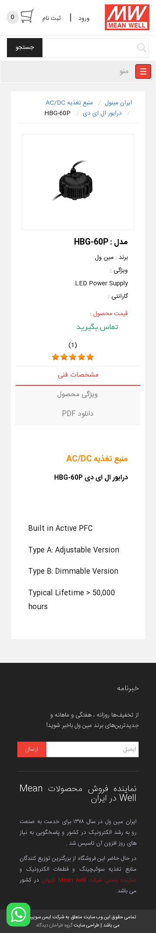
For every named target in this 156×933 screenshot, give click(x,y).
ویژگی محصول (77, 394)
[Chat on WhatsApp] (18, 915)
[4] (81, 357)
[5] (90, 357)
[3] (73, 357)
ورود (84, 18)
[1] (55, 357)
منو (124, 71)
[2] (64, 357)
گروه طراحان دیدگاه (54, 925)
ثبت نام (51, 18)
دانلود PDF (78, 414)
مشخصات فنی (78, 375)
